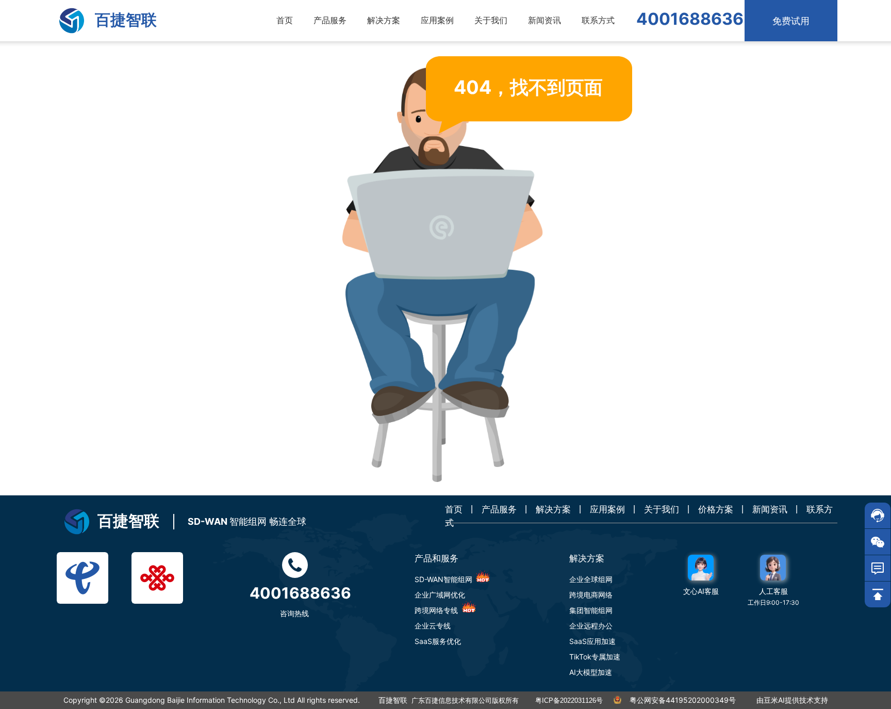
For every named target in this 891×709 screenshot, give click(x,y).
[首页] (72, 21)
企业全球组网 (591, 579)
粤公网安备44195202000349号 (683, 700)
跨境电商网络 (591, 594)
